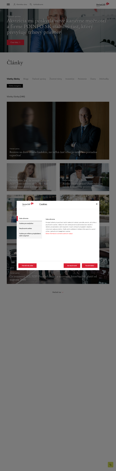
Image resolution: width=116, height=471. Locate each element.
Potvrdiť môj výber (27, 265)
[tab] (29, 218)
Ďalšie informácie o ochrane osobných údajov (59, 233)
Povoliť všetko (89, 265)
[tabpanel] (72, 227)
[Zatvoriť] (96, 204)
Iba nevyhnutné (72, 265)
